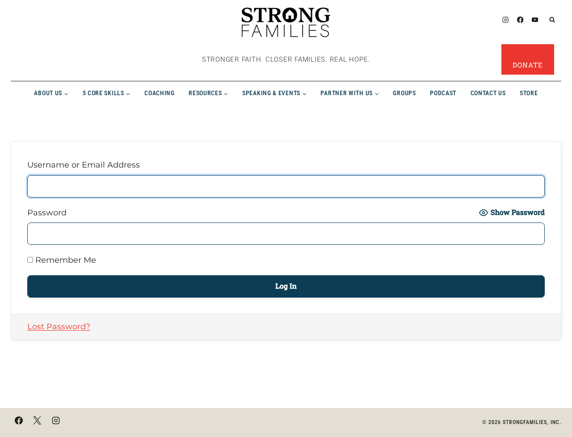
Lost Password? (58, 327)
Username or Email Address (83, 165)
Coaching (159, 93)
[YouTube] (535, 19)
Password (47, 213)
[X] (37, 420)
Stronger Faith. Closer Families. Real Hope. (286, 59)
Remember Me (64, 260)
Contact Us (488, 93)
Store (529, 93)
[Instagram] (505, 19)
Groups (404, 93)
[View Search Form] (552, 19)
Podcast (443, 93)
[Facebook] (520, 19)
